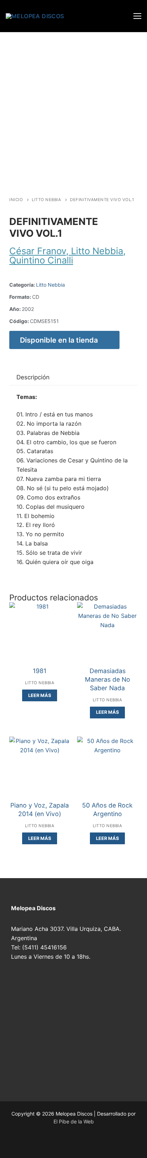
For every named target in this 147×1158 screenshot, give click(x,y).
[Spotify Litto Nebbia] (43, 1143)
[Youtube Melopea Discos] (30, 1143)
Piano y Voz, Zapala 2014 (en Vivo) (39, 809)
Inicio (16, 199)
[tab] (33, 378)
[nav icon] (137, 16)
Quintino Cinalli (41, 260)
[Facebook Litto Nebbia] (68, 1143)
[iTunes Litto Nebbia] (56, 1143)
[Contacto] (81, 1143)
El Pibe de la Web (74, 1121)
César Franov (37, 250)
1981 (39, 671)
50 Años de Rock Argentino (107, 809)
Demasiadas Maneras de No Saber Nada (107, 679)
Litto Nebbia (46, 199)
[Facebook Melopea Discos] (17, 1143)
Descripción (33, 377)
